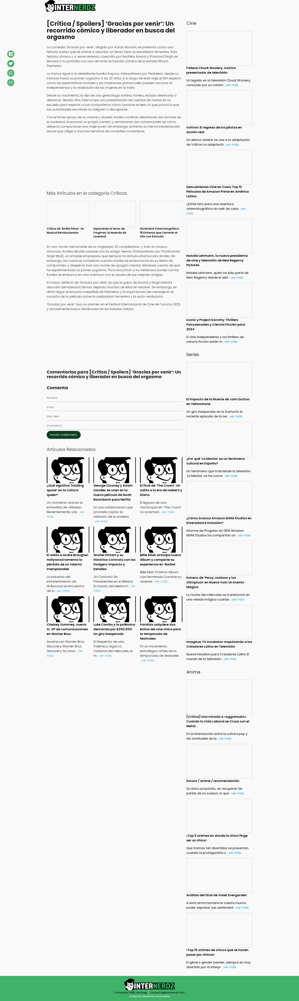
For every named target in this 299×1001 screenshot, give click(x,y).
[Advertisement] (114, 161)
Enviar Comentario (63, 434)
